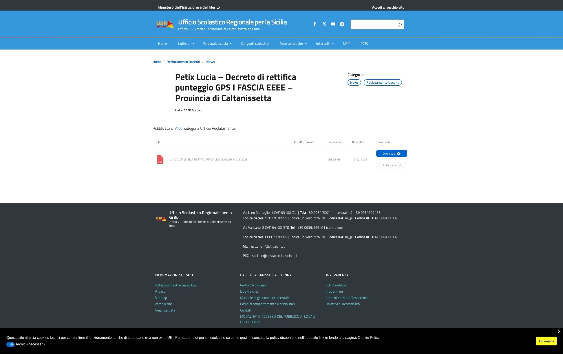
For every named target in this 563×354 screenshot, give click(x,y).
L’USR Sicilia (249, 291)
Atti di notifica (335, 285)
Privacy (160, 291)
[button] (10, 344)
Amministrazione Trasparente (346, 297)
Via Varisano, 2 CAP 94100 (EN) (266, 227)
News (210, 61)
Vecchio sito (163, 303)
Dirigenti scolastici (255, 43)
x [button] (559, 331)
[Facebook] (315, 24)
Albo (178, 128)
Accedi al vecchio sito (388, 7)
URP (346, 43)
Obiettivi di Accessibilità (342, 303)
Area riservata (165, 310)
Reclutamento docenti (183, 61)
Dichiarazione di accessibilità (175, 285)
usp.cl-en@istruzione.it (268, 246)
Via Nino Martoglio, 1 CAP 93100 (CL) (270, 212)
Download (389, 153)
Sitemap (161, 297)
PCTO (364, 43)
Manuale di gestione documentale (265, 297)
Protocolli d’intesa (253, 285)
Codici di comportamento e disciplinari (267, 303)
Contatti (246, 310)
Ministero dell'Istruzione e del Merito (189, 7)
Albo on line (334, 291)
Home (162, 43)
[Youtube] (333, 24)
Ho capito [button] (546, 341)
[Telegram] (342, 24)
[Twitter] (324, 24)
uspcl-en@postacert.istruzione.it (274, 255)
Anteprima (389, 165)
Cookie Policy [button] (369, 337)
